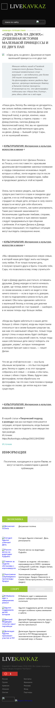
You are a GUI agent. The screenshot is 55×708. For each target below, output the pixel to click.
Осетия (5, 692)
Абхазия (5, 689)
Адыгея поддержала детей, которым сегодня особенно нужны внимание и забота (35, 610)
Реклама (27, 686)
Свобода (6, 31)
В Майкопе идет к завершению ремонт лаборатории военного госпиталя (32, 598)
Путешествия (19, 31)
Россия (5, 679)
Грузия (5, 682)
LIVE (28, 6)
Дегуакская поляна (27, 526)
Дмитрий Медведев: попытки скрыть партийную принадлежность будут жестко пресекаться (35, 622)
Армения (5, 686)
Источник (7, 444)
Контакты (27, 679)
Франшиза (28, 682)
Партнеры (28, 692)
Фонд (26, 689)
